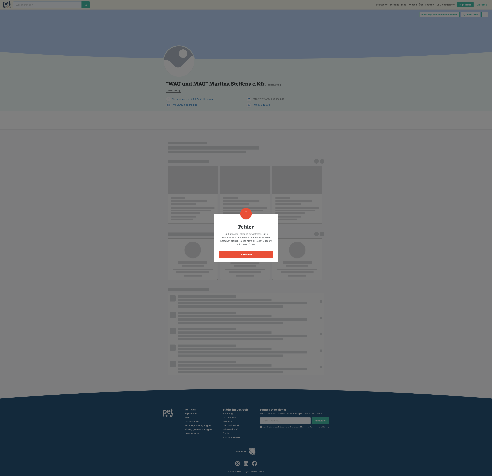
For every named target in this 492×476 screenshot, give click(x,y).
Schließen (246, 254)
